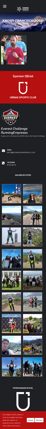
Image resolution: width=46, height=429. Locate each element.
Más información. (13, 426)
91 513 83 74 (11, 165)
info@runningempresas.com (21, 152)
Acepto (30, 420)
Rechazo (39, 420)
